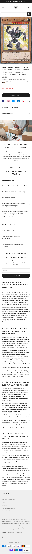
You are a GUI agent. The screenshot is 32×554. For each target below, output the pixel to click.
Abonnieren (16, 276)
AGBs (3, 502)
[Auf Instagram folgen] (3, 537)
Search (4, 497)
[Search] (29, 14)
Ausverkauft (16, 95)
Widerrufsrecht (6, 511)
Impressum (5, 505)
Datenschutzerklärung (8, 508)
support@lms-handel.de (14, 532)
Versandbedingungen (8, 500)
